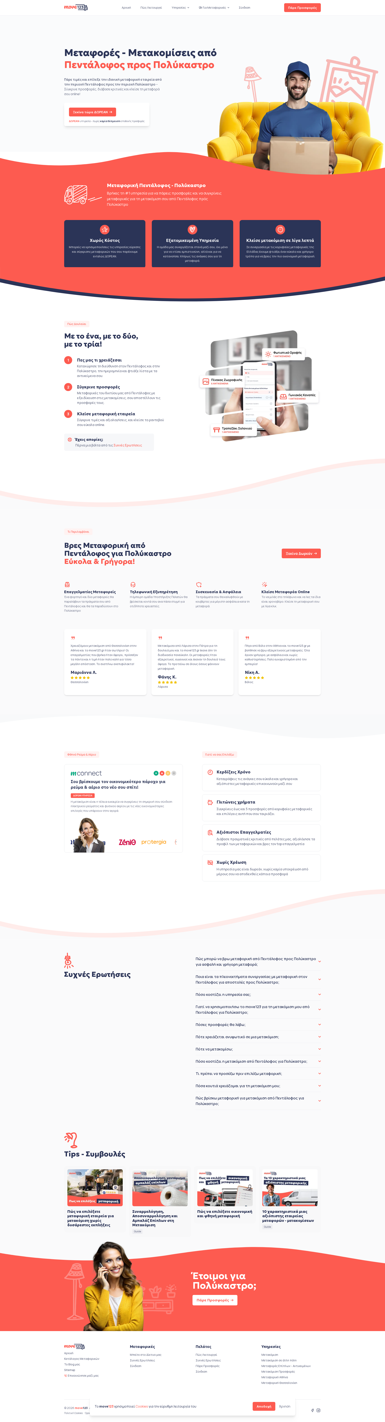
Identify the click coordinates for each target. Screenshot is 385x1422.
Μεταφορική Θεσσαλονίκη (279, 1383)
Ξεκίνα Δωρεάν (299, 553)
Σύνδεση (244, 7)
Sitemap (69, 1370)
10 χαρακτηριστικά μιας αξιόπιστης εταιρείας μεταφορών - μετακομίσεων (288, 1216)
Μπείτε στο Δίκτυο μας (145, 1355)
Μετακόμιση (269, 1355)
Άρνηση (284, 1406)
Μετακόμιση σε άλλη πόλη (279, 1360)
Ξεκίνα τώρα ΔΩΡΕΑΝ (90, 112)
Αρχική (126, 7)
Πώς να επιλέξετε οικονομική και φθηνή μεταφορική (224, 1213)
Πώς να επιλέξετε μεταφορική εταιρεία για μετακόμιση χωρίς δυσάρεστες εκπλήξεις (90, 1218)
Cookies (142, 1406)
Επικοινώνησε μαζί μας (83, 1375)
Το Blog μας (72, 1364)
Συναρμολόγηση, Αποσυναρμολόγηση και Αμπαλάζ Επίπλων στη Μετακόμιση (155, 1218)
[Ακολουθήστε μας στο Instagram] (318, 1411)
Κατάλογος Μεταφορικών (81, 1359)
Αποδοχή (264, 1406)
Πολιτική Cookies (73, 1413)
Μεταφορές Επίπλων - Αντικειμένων (286, 1366)
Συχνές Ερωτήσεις (127, 445)
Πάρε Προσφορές (302, 8)
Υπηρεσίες (179, 7)
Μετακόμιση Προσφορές (278, 1371)
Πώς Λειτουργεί (151, 7)
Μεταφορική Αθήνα (274, 1377)
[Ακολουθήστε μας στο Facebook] (312, 1410)
